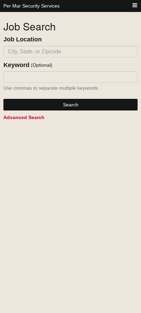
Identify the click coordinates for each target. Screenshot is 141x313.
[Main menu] (134, 5)
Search (70, 104)
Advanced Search (23, 117)
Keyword (16, 65)
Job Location (22, 39)
